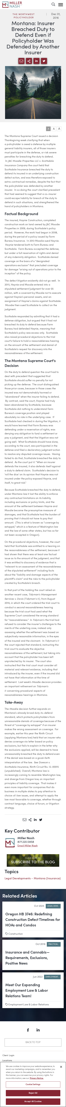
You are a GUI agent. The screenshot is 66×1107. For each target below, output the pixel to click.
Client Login (8, 1055)
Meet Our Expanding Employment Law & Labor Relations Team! (26, 990)
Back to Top (32, 1042)
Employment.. (52, 977)
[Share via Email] (25, 819)
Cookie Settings (33, 1085)
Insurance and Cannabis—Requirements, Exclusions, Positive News (27, 958)
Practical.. (53, 944)
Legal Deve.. (53, 906)
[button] (60, 4)
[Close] (61, 1066)
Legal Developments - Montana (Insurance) (33, 878)
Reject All (33, 1093)
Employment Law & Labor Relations (28, 1005)
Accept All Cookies (33, 1102)
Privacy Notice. (37, 1078)
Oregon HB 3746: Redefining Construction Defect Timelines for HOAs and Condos (32, 920)
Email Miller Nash (27, 846)
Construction (15, 934)
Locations (7, 1060)
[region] (33, 1084)
